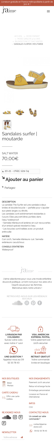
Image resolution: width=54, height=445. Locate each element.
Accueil (18, 36)
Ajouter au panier (24, 179)
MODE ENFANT (33, 36)
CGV (31, 407)
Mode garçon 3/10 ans (28, 39)
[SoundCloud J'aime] (7, 417)
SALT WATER (10, 153)
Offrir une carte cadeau (12, 397)
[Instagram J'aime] (15, 417)
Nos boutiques (10, 378)
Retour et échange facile (39, 386)
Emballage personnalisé (39, 390)
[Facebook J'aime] (4, 423)
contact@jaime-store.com (40, 425)
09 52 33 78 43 (40, 431)
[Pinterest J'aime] (21, 417)
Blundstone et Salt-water (28, 41)
